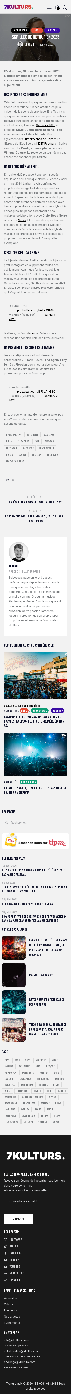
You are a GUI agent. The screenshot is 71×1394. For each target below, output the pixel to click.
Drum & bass (39, 711)
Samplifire (9, 1109)
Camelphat (50, 434)
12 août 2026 (9, 865)
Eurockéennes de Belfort (40, 139)
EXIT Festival (46, 143)
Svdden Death (28, 1115)
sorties (51, 1109)
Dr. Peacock (10, 1072)
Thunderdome (11, 1122)
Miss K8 (52, 1097)
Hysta (56, 1085)
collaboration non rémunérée (22, 706)
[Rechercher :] (35, 822)
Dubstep (52, 30)
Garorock (28, 448)
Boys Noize (32, 434)
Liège (49, 1091)
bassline (8, 1066)
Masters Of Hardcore (32, 1097)
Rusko (58, 1103)
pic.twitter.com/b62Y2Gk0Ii (35, 310)
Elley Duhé (23, 441)
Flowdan (49, 441)
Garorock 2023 (45, 125)
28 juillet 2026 (9, 899)
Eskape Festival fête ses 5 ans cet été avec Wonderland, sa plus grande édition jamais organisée (34, 919)
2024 (17, 1060)
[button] (49, 7)
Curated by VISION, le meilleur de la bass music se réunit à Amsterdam (35, 790)
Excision (8, 1078)
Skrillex (36, 454)
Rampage (45, 1103)
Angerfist (41, 1060)
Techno (44, 1115)
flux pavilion (25, 1078)
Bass (37, 30)
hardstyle (9, 1085)
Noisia (22, 220)
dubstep (43, 1072)
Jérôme (13, 566)
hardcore (59, 1078)
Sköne (38, 1109)
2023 (6, 1060)
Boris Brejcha (13, 434)
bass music (24, 1066)
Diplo (9, 441)
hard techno (27, 1085)
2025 (27, 1060)
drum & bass (28, 1072)
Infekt (7, 1091)
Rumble (22, 454)
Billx (38, 1066)
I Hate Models (46, 448)
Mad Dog (62, 1091)
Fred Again (12, 448)
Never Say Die (10, 1103)
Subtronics (10, 1115)
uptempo (28, 1122)
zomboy (57, 1122)
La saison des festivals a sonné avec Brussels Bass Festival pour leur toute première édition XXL (34, 721)
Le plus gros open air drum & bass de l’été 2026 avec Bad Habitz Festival (33, 872)
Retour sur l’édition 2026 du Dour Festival (28, 904)
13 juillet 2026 (9, 912)
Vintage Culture (15, 461)
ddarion (31, 333)
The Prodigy (53, 454)
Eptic (56, 1072)
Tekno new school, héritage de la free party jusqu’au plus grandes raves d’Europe (34, 889)
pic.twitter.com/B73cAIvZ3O (36, 391)
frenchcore (43, 1078)
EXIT (37, 441)
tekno (57, 1115)
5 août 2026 (8, 882)
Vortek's (42, 1122)
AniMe (55, 1060)
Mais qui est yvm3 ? (41, 975)
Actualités (20, 30)
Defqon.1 (50, 1066)
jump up (37, 1091)
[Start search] (64, 7)
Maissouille (10, 1097)
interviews (22, 1091)
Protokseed (29, 1103)
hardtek (43, 1085)
